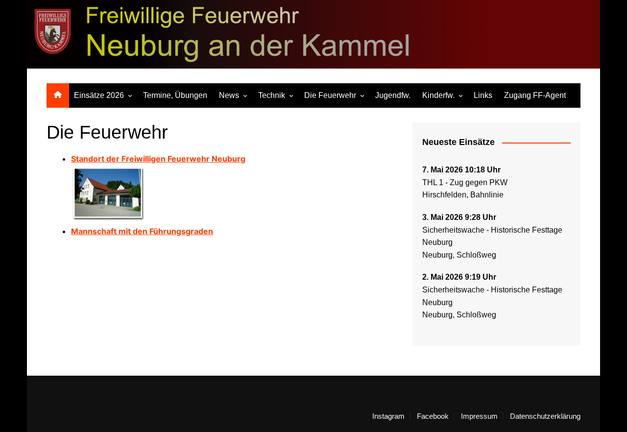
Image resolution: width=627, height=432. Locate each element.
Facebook (433, 416)
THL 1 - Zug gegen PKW (464, 182)
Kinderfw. (438, 95)
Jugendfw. (392, 95)
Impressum (479, 416)
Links (483, 95)
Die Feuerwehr (330, 95)
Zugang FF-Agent (535, 95)
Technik (271, 95)
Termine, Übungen (175, 95)
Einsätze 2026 (99, 95)
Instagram (388, 416)
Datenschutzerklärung (545, 416)
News (229, 95)
